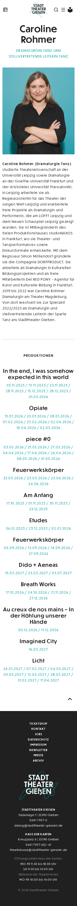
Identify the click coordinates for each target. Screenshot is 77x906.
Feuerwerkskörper (38, 470)
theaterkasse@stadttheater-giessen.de (38, 850)
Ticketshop (38, 723)
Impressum (38, 744)
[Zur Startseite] (38, 10)
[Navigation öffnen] (63, 9)
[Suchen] (56, 9)
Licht (38, 660)
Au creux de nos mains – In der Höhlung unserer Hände (38, 615)
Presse (39, 755)
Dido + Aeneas (38, 564)
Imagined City (38, 641)
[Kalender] (14, 9)
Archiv (38, 760)
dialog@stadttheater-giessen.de (38, 825)
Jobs (38, 734)
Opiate (38, 408)
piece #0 (38, 439)
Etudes (38, 520)
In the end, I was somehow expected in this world (38, 373)
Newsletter (38, 750)
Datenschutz (38, 739)
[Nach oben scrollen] (70, 699)
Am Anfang (38, 495)
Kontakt (38, 728)
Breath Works (38, 584)
